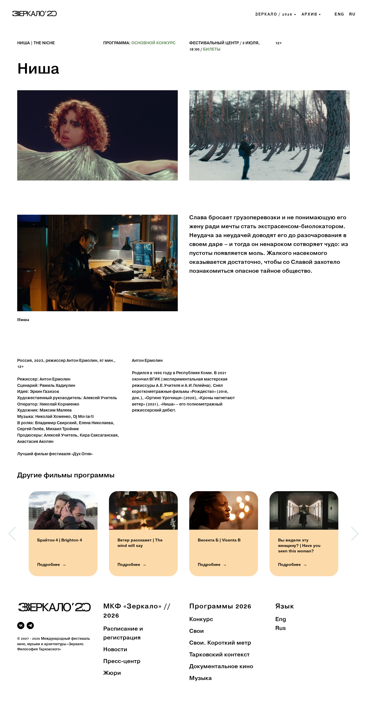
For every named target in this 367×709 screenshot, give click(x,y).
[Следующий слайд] (354, 534)
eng (339, 14)
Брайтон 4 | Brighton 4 (59, 540)
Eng (280, 619)
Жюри (112, 673)
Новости (115, 649)
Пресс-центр (121, 661)
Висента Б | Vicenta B (219, 540)
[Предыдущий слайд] (12, 534)
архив (309, 14)
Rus (280, 628)
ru (352, 14)
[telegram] (30, 625)
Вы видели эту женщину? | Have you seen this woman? (299, 545)
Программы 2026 (220, 607)
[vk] (20, 625)
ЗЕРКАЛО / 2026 (273, 14)
